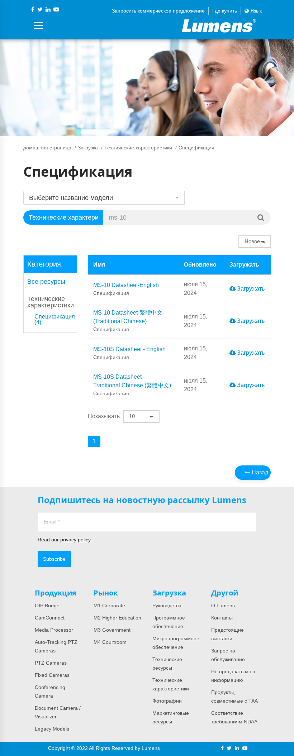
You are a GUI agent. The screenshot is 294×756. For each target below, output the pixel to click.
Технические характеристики (138, 147)
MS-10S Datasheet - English (129, 353)
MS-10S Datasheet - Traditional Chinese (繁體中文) (132, 385)
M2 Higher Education (117, 618)
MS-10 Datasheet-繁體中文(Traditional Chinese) (127, 321)
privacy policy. (76, 539)
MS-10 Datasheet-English (126, 289)
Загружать (250, 289)
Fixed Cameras (52, 675)
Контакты (222, 618)
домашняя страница (47, 147)
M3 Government (112, 630)
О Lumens (223, 605)
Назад (259, 472)
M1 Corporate (109, 605)
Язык (255, 11)
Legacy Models (52, 729)
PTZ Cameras (51, 663)
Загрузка (88, 147)
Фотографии (167, 701)
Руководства (166, 605)
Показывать (104, 416)
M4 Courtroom (110, 642)
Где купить (224, 11)
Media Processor (54, 630)
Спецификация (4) (54, 319)
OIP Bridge (47, 605)
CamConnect (50, 618)
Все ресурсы (46, 281)
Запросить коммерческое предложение (158, 11)
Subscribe (54, 559)
